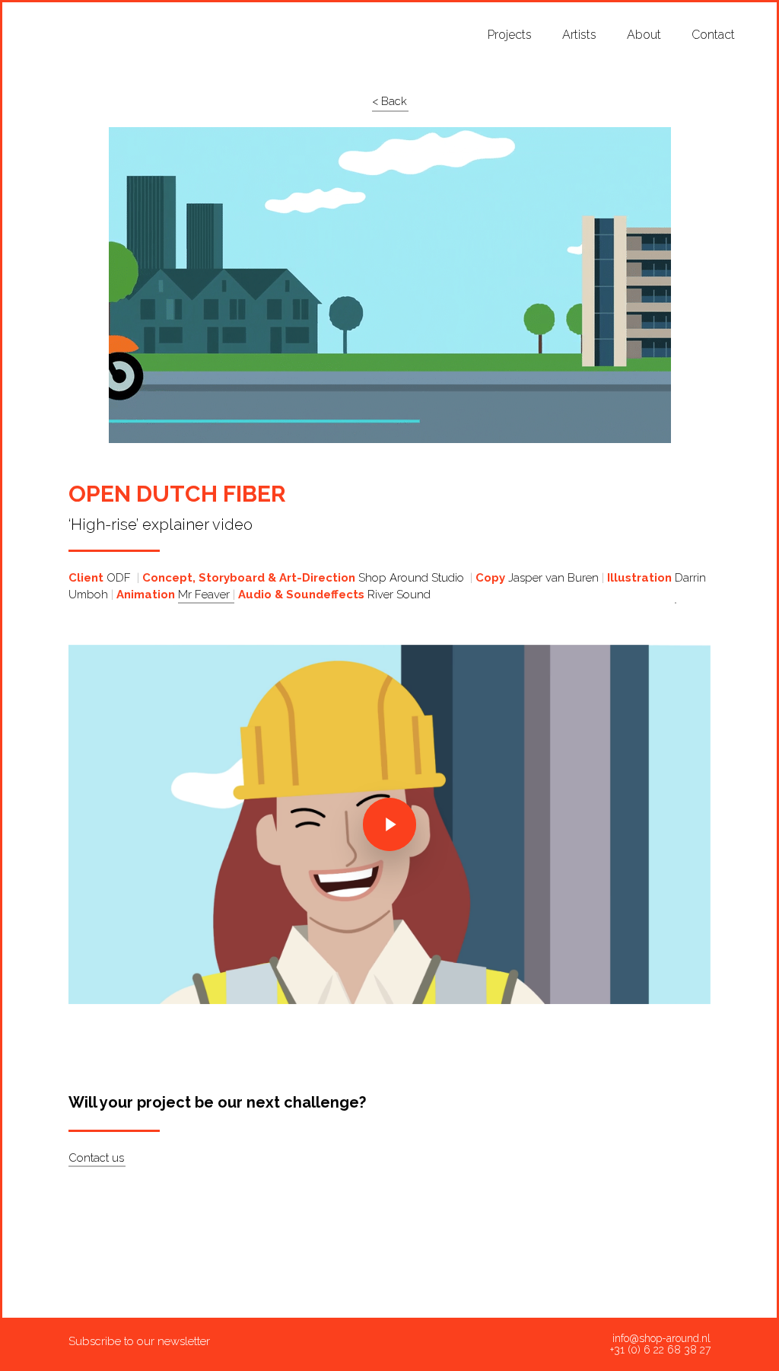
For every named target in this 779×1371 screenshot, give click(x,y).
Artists (579, 35)
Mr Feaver (205, 594)
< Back (389, 101)
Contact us (96, 1158)
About (644, 35)
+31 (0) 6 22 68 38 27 (660, 1350)
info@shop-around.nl (661, 1338)
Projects (510, 35)
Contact (713, 35)
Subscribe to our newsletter (139, 1341)
